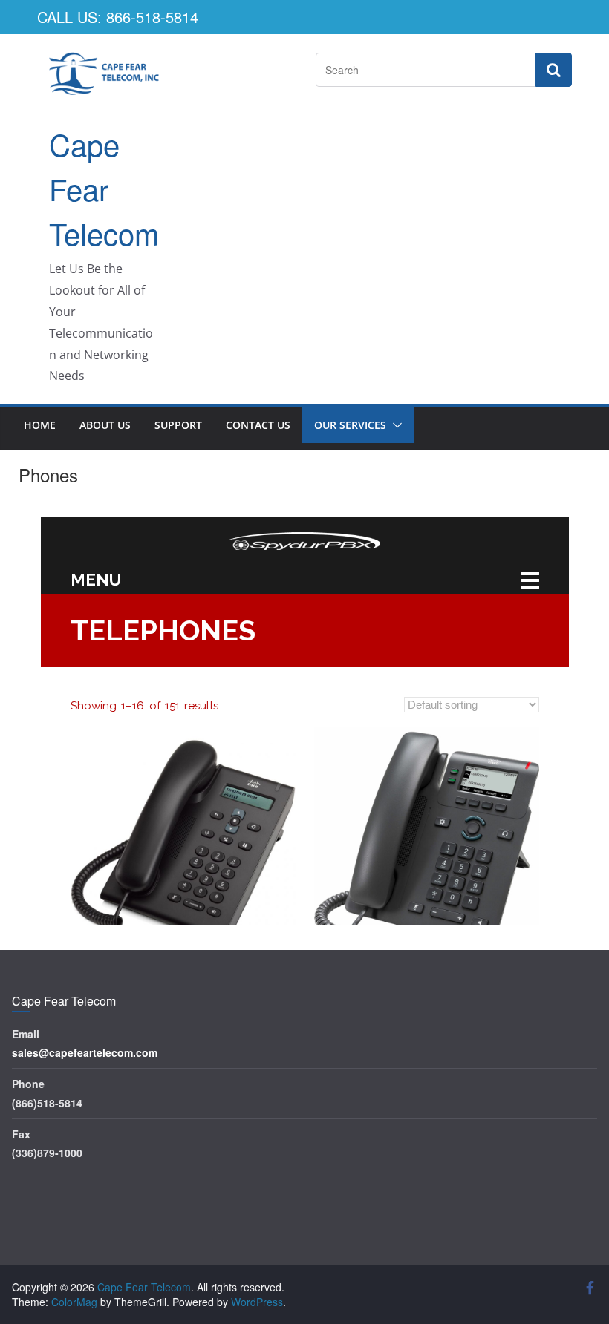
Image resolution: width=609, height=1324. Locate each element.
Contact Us (258, 425)
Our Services (350, 425)
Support (178, 425)
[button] (394, 425)
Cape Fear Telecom (104, 188)
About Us (105, 425)
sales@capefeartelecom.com (84, 1052)
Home (40, 425)
